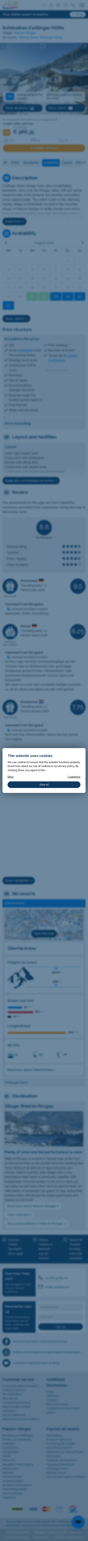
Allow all (44, 784)
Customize (74, 776)
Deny (11, 776)
